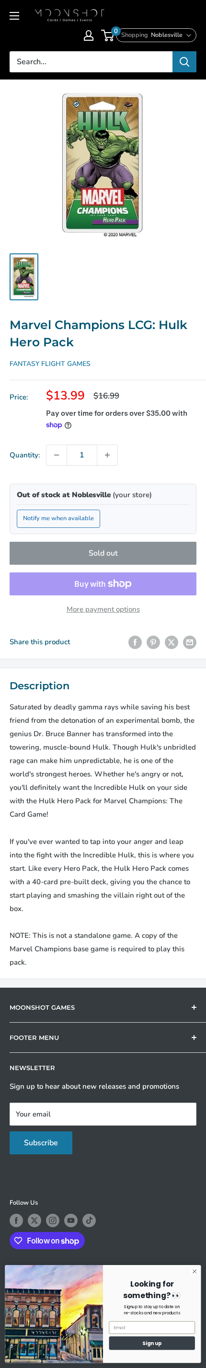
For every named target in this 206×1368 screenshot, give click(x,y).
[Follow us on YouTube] (71, 1220)
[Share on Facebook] (135, 642)
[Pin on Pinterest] (153, 642)
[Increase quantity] (107, 455)
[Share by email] (189, 642)
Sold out (103, 553)
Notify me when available (58, 518)
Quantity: (25, 455)
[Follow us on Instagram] (52, 1220)
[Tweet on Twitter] (171, 642)
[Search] (184, 61)
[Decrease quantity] (56, 455)
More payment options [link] (103, 609)
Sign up (151, 1343)
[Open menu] (14, 16)
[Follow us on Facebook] (16, 1220)
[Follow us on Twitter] (34, 1220)
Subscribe (41, 1143)
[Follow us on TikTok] (89, 1220)
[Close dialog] (194, 1271)
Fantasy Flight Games (50, 363)
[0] (108, 35)
